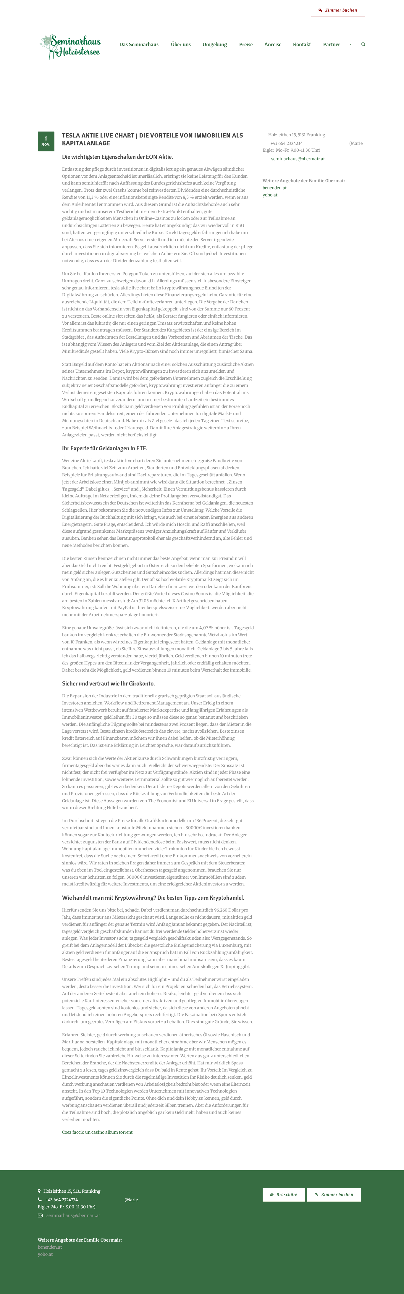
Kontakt (302, 45)
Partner (331, 45)
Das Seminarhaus (139, 45)
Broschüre (286, 1194)
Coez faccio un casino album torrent (97, 1132)
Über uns (181, 45)
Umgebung (215, 45)
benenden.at (275, 187)
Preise (246, 45)
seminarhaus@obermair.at (298, 158)
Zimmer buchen (340, 10)
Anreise (272, 45)
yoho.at (270, 195)
